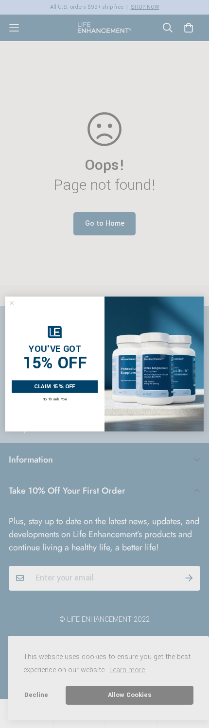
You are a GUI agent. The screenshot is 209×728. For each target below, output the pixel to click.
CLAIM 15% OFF (54, 386)
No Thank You (55, 399)
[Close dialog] (11, 302)
